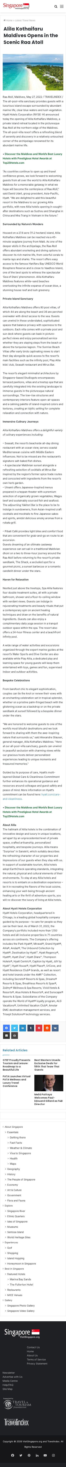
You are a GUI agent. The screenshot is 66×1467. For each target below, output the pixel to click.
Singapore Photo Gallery (21, 1305)
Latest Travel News (25, 20)
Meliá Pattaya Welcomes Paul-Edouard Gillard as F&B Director (48, 1099)
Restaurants (13, 1289)
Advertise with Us (12, 1376)
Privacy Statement (37, 1363)
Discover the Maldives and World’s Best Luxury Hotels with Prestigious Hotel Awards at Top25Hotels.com (32, 158)
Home (9, 20)
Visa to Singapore (20, 1153)
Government (14, 1195)
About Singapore (14, 1127)
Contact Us (33, 1347)
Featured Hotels (16, 1274)
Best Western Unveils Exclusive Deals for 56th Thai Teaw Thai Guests (47, 1064)
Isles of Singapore (17, 1221)
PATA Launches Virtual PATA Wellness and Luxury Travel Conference (16, 1081)
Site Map (8, 1389)
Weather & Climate (21, 1148)
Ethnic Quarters (16, 1216)
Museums (12, 1226)
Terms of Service (36, 1359)
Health (14, 1158)
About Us (32, 1355)
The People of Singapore (21, 1179)
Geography (13, 1169)
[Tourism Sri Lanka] (16, 6)
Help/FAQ (8, 1384)
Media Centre (10, 1380)
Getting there (18, 1137)
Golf (9, 1247)
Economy (12, 1184)
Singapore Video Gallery (21, 1310)
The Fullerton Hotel (21, 1284)
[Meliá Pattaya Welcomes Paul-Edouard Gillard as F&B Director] (48, 1083)
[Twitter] (14, 1028)
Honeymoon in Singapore (21, 1263)
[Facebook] (6, 1028)
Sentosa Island (15, 1232)
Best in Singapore (14, 1268)
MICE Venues (14, 1295)
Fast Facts (16, 1142)
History (11, 1174)
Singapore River (16, 1211)
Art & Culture (14, 1190)
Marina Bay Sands (20, 1279)
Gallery (8, 1300)
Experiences (11, 1242)
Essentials (12, 1132)
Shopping (12, 1253)
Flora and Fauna (16, 1200)
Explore (9, 1205)
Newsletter (9, 1372)
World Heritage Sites (18, 1237)
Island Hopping (15, 1258)
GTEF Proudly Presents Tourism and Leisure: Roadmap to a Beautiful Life (16, 1064)
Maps (13, 1163)
